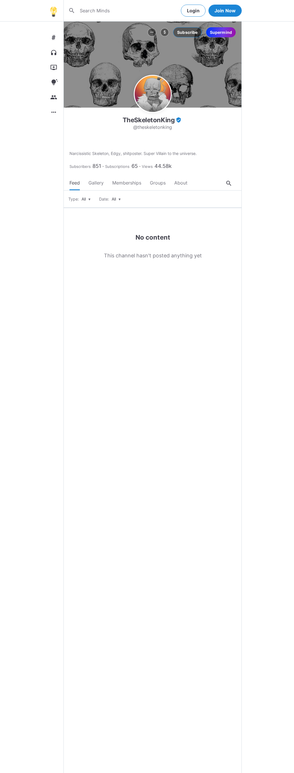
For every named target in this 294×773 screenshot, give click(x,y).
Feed (74, 183)
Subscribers (80, 166)
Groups (158, 183)
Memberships (126, 183)
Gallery (96, 183)
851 (96, 166)
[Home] (53, 10)
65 (134, 166)
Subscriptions (117, 166)
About (180, 183)
